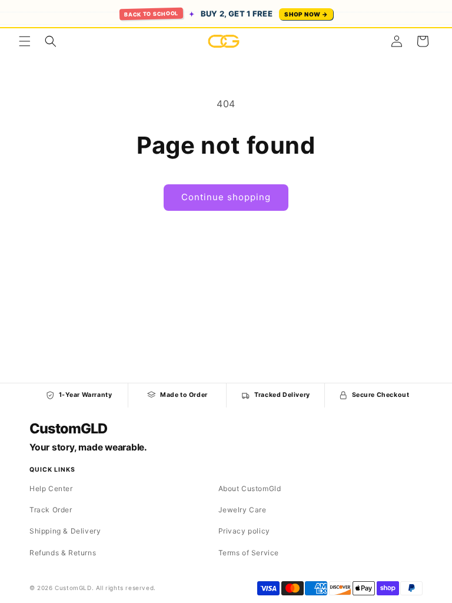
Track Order (50, 509)
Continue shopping (226, 197)
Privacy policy (244, 530)
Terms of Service (249, 552)
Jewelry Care (242, 509)
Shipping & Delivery (65, 530)
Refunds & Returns (62, 552)
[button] (25, 41)
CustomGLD (68, 429)
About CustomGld (249, 488)
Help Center (51, 488)
